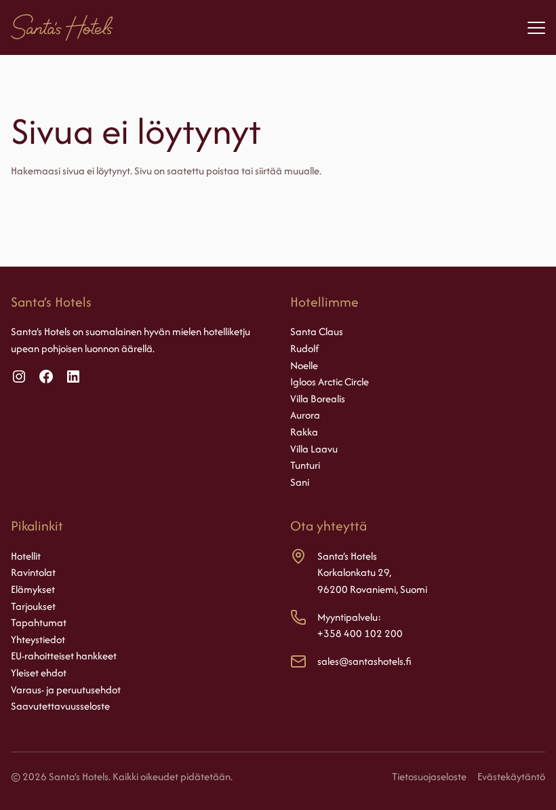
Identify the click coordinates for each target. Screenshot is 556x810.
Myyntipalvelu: (349, 617)
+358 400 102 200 (360, 633)
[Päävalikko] (536, 27)
